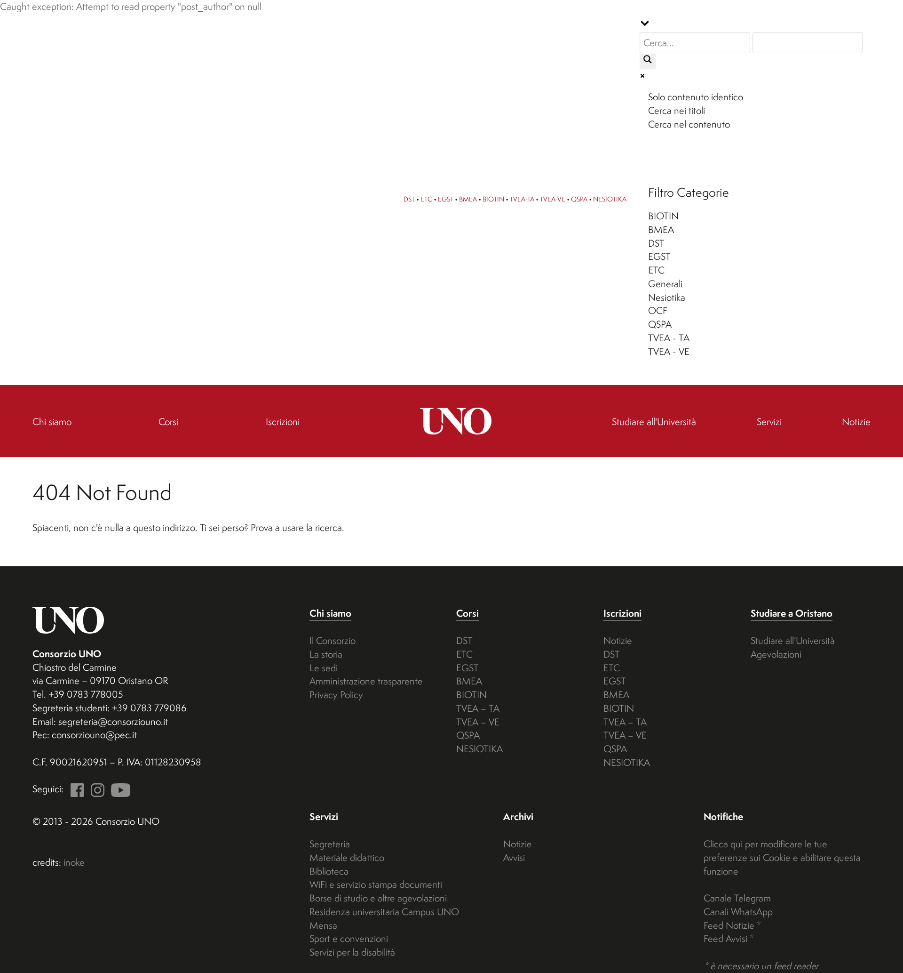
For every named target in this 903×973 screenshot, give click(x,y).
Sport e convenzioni (348, 938)
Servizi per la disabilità (352, 952)
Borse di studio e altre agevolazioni (378, 898)
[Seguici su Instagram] (95, 789)
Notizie (617, 640)
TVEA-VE (552, 199)
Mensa (323, 925)
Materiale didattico (346, 857)
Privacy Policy (336, 694)
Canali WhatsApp (738, 911)
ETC (426, 199)
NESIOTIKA (609, 199)
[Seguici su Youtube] (118, 789)
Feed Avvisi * (729, 938)
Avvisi (514, 857)
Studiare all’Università (793, 640)
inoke (74, 862)
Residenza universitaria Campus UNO (384, 911)
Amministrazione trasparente (366, 681)
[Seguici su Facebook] (75, 789)
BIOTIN (493, 199)
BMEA (468, 199)
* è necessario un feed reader (761, 966)
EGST (445, 199)
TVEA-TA (522, 199)
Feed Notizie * (732, 925)
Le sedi (323, 668)
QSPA (579, 199)
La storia (325, 654)
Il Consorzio (332, 640)
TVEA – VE (477, 722)
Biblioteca (329, 871)
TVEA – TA (477, 708)
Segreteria (329, 844)
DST (409, 199)
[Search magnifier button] (648, 61)
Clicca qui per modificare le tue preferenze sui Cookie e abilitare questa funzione (782, 857)
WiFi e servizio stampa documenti (375, 884)
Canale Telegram (737, 898)
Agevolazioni (776, 654)
